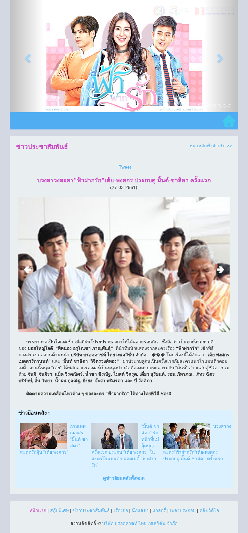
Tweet (125, 167)
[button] (27, 56)
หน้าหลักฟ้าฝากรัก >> (211, 145)
